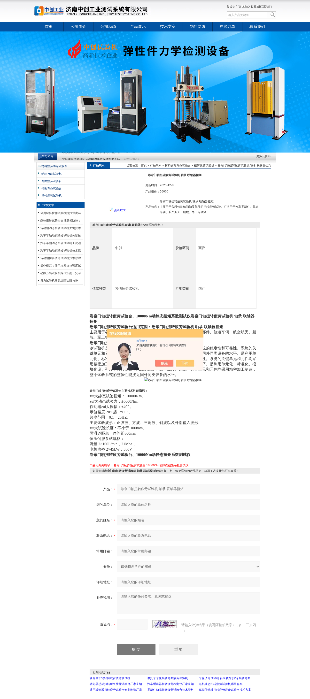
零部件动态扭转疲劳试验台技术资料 (170, 689)
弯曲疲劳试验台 (51, 181)
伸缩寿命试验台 (51, 188)
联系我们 (266, 6)
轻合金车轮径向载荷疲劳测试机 (110, 678)
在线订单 (227, 26)
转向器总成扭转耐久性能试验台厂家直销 (116, 684)
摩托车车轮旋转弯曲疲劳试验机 (167, 678)
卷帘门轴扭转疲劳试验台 (130, 465)
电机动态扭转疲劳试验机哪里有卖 (220, 684)
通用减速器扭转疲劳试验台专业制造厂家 (116, 689)
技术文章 (168, 26)
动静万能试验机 (51, 174)
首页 (49, 26)
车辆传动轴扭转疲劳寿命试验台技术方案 (225, 689)
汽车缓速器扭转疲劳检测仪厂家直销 (170, 684)
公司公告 (47, 156)
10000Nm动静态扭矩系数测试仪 (167, 465)
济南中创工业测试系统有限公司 (93, 11)
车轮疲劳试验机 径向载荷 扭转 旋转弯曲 (224, 678)
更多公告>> (263, 156)
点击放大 (119, 210)
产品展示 (138, 26)
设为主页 (235, 6)
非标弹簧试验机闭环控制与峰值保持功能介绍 (91, 156)
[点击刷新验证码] (164, 624)
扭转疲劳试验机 (51, 195)
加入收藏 (250, 6)
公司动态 (108, 26)
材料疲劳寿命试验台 (54, 166)
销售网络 (197, 26)
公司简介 (78, 26)
